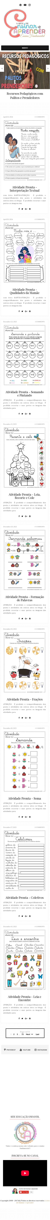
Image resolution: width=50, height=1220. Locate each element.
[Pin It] (30, 209)
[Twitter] (22, 209)
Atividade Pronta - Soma (24, 798)
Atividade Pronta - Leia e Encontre (24, 998)
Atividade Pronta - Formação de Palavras (24, 598)
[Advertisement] (25, 1086)
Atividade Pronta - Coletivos (24, 898)
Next (28, 1034)
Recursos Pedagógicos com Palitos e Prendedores (25, 95)
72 (23, 1034)
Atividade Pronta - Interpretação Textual (24, 188)
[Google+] (26, 209)
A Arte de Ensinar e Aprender (33, 1202)
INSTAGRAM (42, 1050)
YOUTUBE (26, 1050)
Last (37, 1034)
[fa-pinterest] (20, 5)
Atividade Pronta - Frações (25, 699)
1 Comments (40, 322)
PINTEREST (11, 1050)
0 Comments (40, 117)
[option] (25, 77)
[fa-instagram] (30, 5)
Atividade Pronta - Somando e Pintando (24, 393)
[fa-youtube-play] (25, 5)
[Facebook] (19, 209)
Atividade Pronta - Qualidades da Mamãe (24, 291)
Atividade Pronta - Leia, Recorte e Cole (24, 496)
